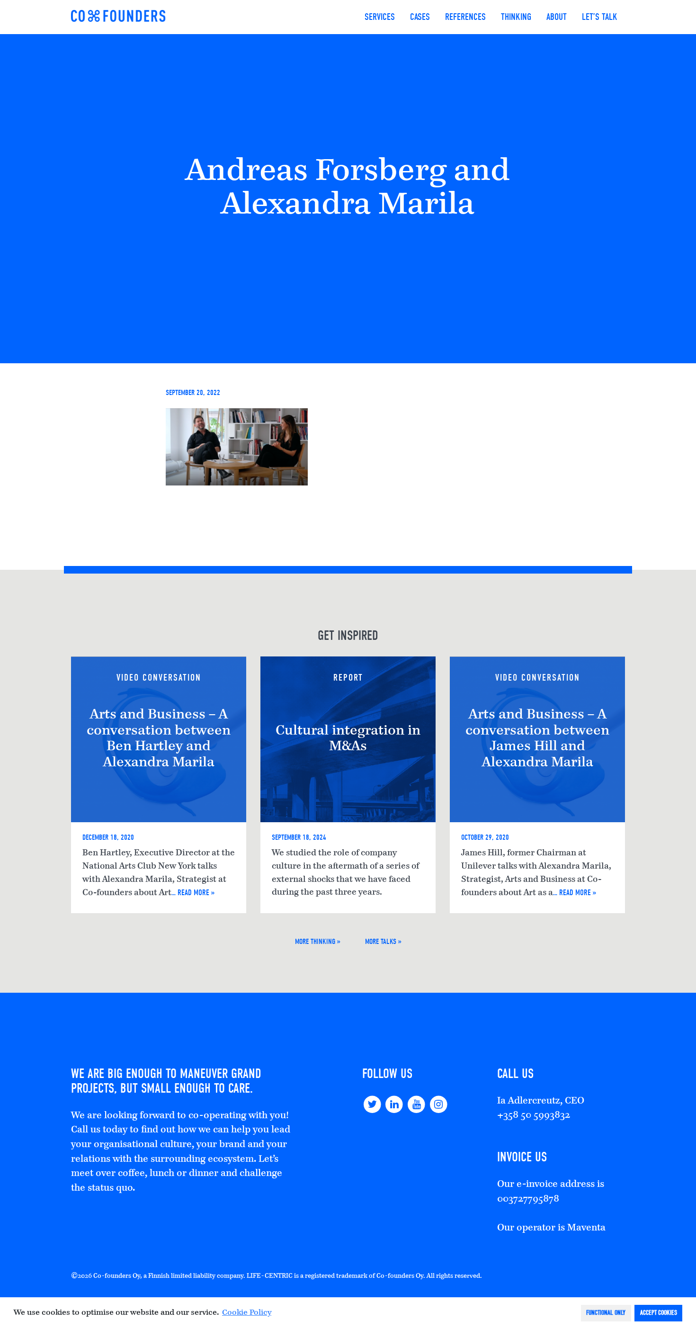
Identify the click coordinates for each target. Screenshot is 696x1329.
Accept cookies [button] (658, 1313)
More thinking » (317, 941)
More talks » (383, 941)
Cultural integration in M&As (348, 739)
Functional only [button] (605, 1313)
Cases (420, 16)
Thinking (516, 16)
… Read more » (193, 892)
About (556, 16)
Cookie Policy (246, 1313)
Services (380, 16)
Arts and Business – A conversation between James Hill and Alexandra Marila (537, 739)
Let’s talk (599, 16)
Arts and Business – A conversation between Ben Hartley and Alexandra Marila (159, 739)
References (465, 16)
